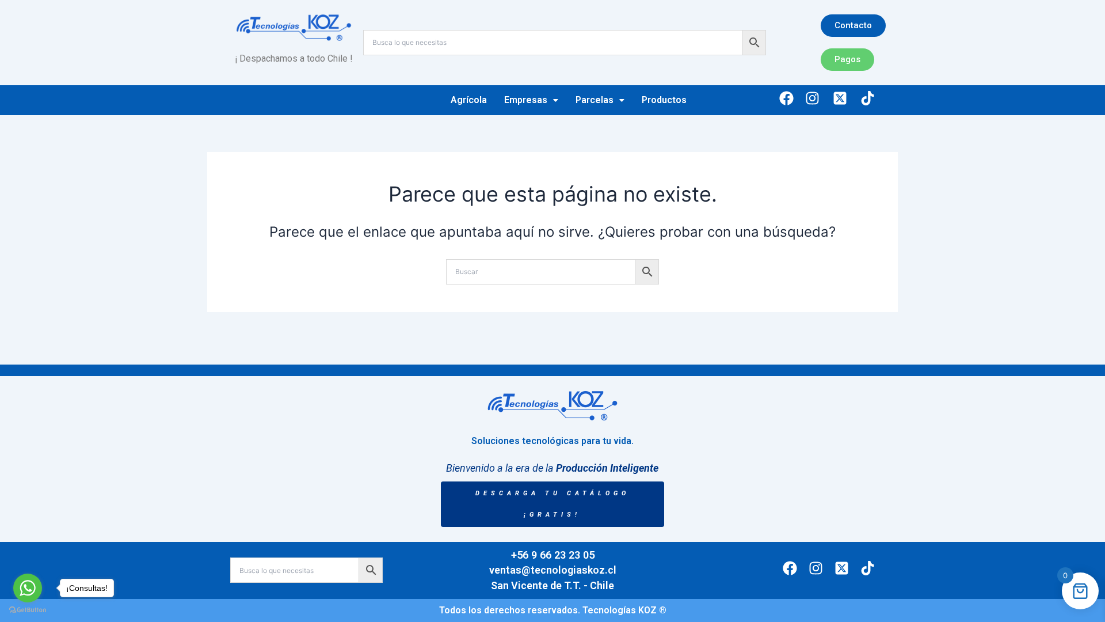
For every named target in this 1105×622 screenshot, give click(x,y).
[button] (531, 100)
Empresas (525, 99)
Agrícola (469, 99)
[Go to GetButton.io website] (27, 610)
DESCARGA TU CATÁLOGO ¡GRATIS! (552, 504)
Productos (664, 99)
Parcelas (595, 99)
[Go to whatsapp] (27, 588)
